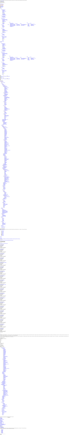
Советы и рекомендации (2, 424)
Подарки (4, 203)
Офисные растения (5, 166)
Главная (3, 84)
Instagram (2, 430)
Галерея (3, 222)
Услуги (4, 200)
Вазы (8, 240)
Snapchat (3, 235)
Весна (9, 240)
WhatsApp (2, 432)
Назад (4, 85)
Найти (0, 434)
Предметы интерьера (6, 240)
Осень (11, 240)
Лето (10, 240)
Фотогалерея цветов (2, 419)
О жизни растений (2, 423)
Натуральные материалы (7, 170)
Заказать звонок (1, 81)
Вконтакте (3, 231)
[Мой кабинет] (0, 7)
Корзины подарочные (2, 240)
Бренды (1, 425)
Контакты (1, 418)
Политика (1, 420)
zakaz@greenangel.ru (2, 427)
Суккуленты (6, 156)
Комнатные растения (7, 87)
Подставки (6, 102)
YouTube (3, 233)
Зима (12, 240)
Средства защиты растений (7, 196)
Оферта (1, 422)
